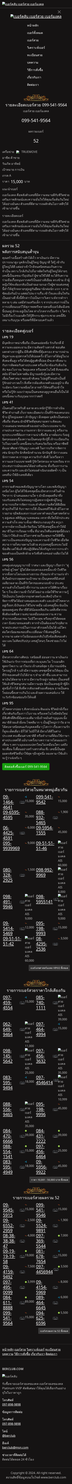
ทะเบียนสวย (34, 55)
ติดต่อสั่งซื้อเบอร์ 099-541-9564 (26, 767)
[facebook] (65, 3)
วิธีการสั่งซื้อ (35, 70)
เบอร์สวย (33, 40)
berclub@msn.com (15, 1447)
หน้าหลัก (33, 25)
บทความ (32, 62)
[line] (68, 3)
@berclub (9, 1436)
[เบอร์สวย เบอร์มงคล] (36, 16)
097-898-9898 (11, 1404)
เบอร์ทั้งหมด (35, 33)
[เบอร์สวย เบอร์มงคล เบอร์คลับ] (23, 3)
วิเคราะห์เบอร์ (36, 48)
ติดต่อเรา (33, 85)
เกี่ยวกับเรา (34, 77)
